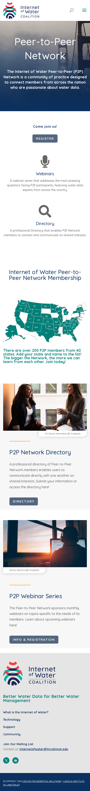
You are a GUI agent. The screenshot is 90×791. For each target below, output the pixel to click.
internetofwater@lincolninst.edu (43, 749)
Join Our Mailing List (18, 744)
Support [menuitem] (9, 727)
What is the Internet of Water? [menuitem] (25, 712)
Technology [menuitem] (11, 719)
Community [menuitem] (12, 734)
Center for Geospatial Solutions (42, 781)
